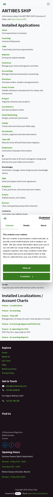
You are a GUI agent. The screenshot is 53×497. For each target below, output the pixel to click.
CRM (4, 46)
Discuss (5, 202)
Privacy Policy (8, 373)
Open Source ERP (18, 19)
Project (5, 98)
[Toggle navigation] (48, 4)
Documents (7, 131)
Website (6, 54)
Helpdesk (6, 186)
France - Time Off (10, 315)
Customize (25, 276)
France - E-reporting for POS (15, 329)
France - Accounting (11, 310)
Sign (4, 178)
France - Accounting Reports (15, 337)
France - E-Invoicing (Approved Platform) (21, 324)
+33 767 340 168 (12, 401)
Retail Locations (9, 369)
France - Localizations (12, 305)
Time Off (6, 139)
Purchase (6, 79)
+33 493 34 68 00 (13, 390)
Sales (4, 30)
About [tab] (43, 225)
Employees (7, 147)
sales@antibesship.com (16, 386)
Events (5, 194)
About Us (6, 356)
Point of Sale (8, 87)
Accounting (7, 71)
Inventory (6, 62)
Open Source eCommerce (38, 493)
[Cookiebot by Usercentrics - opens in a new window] (39, 218)
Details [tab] (26, 225)
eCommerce (7, 106)
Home (4, 352)
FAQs (4, 364)
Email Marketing (9, 115)
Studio (5, 123)
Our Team (6, 360)
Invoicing (6, 38)
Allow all (26, 268)
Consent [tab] (9, 225)
